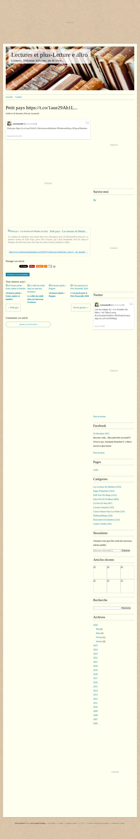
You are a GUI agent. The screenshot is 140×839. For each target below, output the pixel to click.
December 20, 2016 (14, 136)
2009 (95, 711)
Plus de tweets (99, 416)
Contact (18, 97)
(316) (109, 511)
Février (99, 637)
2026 (95, 625)
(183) (102, 524)
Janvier (99, 641)
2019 (95, 670)
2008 (95, 715)
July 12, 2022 (100, 326)
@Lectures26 (30, 123)
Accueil (9, 97)
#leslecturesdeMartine (47, 128)
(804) (106, 499)
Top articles (52, 823)
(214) (106, 520)
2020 (95, 666)
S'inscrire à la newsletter (17, 274)
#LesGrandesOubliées (104, 315)
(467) (102, 503)
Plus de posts (98, 453)
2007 (95, 719)
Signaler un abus (71, 823)
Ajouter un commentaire (28, 324)
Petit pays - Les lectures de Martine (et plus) (69, 231)
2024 (95, 649)
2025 (95, 645)
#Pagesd (76, 128)
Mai (97, 629)
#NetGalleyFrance (122, 315)
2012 (95, 699)
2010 (95, 707)
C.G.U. (82, 823)
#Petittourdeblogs (64, 128)
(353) (103, 507)
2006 (95, 723)
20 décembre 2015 (101, 433)
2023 (95, 654)
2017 (95, 678)
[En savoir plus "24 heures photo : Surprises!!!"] (127, 586)
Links (95, 470)
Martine (27, 823)
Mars (98, 633)
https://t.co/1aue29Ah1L (26, 128)
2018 (95, 674)
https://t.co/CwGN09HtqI (106, 318)
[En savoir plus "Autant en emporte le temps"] (114, 586)
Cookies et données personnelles (98, 823)
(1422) (105, 495)
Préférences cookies (118, 823)
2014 (95, 690)
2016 (95, 682)
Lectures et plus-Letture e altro (49, 54)
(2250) (107, 487)
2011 (95, 703)
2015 (95, 686)
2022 (95, 658)
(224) (102, 515)
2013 (95, 695)
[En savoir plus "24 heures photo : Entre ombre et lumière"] (100, 572)
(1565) (103, 491)
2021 (95, 662)
